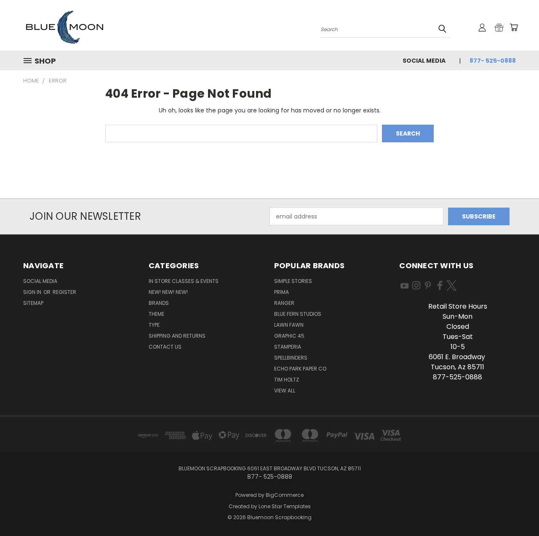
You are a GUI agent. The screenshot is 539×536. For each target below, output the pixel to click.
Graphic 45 (289, 335)
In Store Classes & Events (184, 281)
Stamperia (287, 346)
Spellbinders (290, 357)
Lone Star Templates (285, 506)
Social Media (424, 60)
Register (64, 292)
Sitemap (33, 303)
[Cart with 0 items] (514, 27)
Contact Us (165, 346)
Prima (281, 292)
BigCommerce (285, 495)
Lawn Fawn (289, 324)
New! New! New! (168, 292)
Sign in (33, 292)
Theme (156, 313)
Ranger (284, 303)
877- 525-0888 (493, 60)
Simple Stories (293, 281)
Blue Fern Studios (297, 313)
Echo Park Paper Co (300, 368)
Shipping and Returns (177, 335)
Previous (517, 509)
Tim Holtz (286, 379)
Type (154, 324)
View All (284, 390)
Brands (159, 303)
